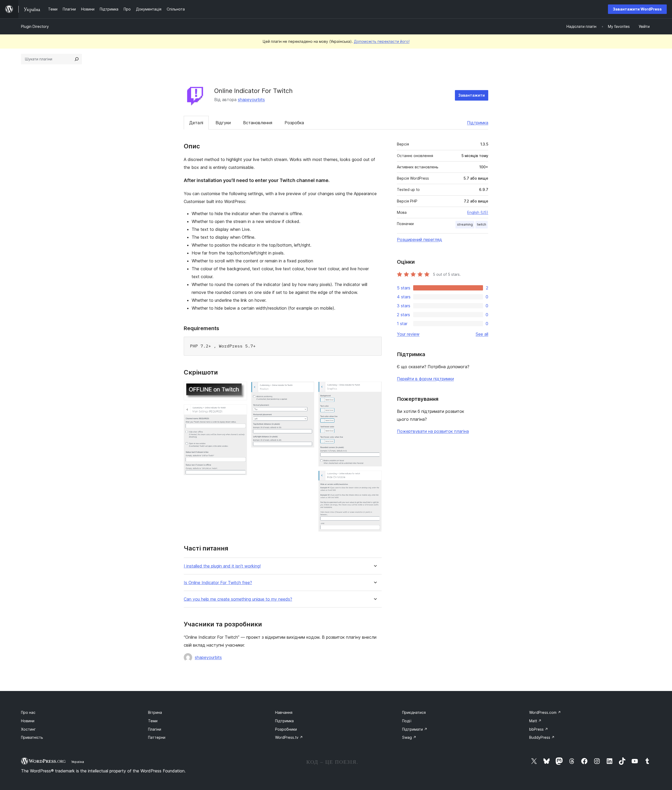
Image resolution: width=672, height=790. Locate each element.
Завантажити (471, 95)
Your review (408, 334)
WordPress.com (545, 712)
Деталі (196, 122)
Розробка (294, 122)
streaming (465, 224)
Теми (153, 721)
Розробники (286, 729)
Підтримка (477, 122)
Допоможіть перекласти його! (382, 41)
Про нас (28, 712)
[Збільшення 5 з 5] (374, 477)
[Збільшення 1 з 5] (240, 388)
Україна (77, 762)
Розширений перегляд (419, 239)
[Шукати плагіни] (76, 59)
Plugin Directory (35, 26)
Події (406, 721)
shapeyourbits (251, 99)
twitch (481, 224)
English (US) (477, 212)
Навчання (283, 712)
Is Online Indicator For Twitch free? (218, 582)
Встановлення (257, 122)
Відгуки (223, 122)
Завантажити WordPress (637, 9)
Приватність (32, 737)
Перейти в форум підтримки (425, 378)
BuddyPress (542, 737)
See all (482, 334)
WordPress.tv (289, 737)
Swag (409, 737)
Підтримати (414, 729)
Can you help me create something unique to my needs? (238, 599)
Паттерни (156, 737)
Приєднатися (414, 712)
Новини (27, 721)
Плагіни (154, 729)
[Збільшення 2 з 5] (240, 411)
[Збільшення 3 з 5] (307, 388)
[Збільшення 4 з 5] (374, 388)
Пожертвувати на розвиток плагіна (433, 431)
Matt (535, 721)
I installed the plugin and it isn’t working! (222, 566)
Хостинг (28, 729)
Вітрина (155, 712)
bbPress (538, 729)
